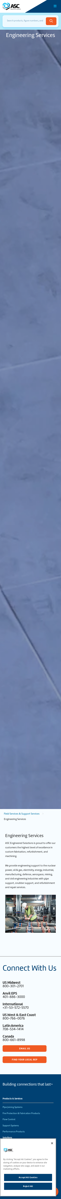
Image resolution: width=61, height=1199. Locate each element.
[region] (28, 1167)
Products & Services (12, 1098)
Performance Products (14, 1131)
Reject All (28, 1186)
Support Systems (11, 1125)
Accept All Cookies (28, 1177)
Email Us (24, 1048)
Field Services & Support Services (22, 813)
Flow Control (9, 1119)
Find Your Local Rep (24, 1059)
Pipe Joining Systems (12, 1107)
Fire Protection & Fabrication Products (21, 1113)
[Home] (21, 6)
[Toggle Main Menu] (55, 6)
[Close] (52, 1143)
